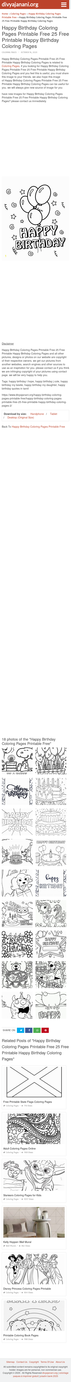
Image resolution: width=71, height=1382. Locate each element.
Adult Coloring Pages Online (19, 1148)
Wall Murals (11, 1246)
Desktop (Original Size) (20, 417)
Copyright (34, 1361)
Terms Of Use (47, 1361)
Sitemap (10, 1361)
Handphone (37, 414)
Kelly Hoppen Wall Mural (17, 1242)
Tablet (53, 414)
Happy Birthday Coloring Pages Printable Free (38, 426)
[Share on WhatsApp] (37, 1030)
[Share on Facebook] (28, 1030)
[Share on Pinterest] (45, 1030)
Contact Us (21, 1361)
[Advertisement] (35, 140)
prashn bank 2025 (49, 1376)
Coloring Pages (9, 52)
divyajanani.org (20, 4)
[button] (63, 4)
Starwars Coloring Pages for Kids (22, 1195)
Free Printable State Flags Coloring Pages (27, 1102)
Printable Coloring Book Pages (20, 1335)
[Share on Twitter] (20, 1030)
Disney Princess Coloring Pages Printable (27, 1288)
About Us (60, 1361)
